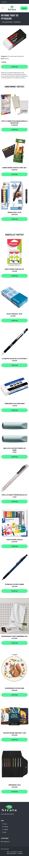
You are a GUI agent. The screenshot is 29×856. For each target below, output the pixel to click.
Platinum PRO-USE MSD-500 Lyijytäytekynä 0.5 (14, 358)
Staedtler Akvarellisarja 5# (14, 539)
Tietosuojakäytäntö (11, 853)
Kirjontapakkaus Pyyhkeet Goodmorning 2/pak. (14, 636)
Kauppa (24, 8)
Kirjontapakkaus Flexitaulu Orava (14, 688)
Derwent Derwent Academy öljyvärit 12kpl (14, 167)
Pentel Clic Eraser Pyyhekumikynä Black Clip (14, 495)
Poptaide (6, 826)
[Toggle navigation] (3, 8)
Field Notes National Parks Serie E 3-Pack (14, 733)
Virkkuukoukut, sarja (14, 785)
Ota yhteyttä (14, 852)
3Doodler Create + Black (14, 212)
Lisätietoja (14, 66)
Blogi (5, 832)
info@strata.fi (4, 2)
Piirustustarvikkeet (7, 22)
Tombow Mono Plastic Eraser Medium (14, 403)
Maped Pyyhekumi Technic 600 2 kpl (14, 269)
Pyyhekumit (17, 22)
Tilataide (6, 829)
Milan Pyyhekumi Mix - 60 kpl (14, 314)
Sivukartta (20, 853)
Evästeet (20, 852)
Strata (5, 824)
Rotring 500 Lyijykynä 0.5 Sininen (14, 584)
